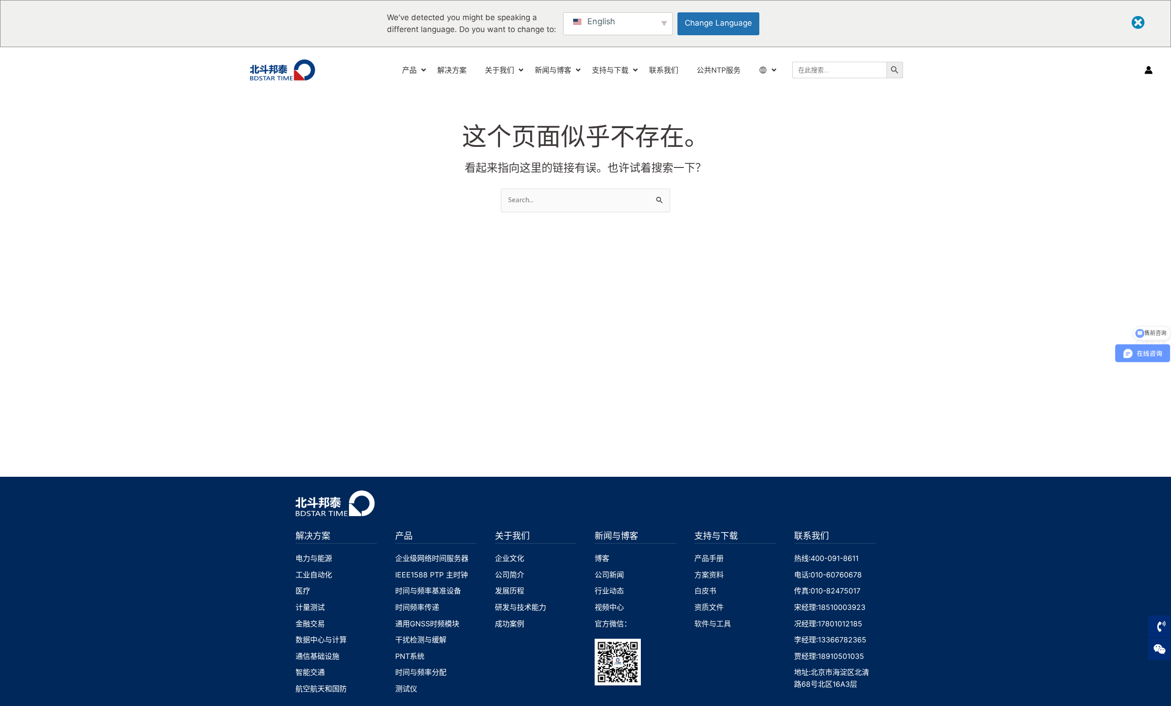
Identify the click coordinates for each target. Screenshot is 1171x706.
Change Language (718, 22)
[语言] (764, 70)
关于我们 (512, 535)
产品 (404, 535)
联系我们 (811, 535)
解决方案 (312, 535)
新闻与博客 (616, 535)
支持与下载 (716, 535)
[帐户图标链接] (1148, 70)
